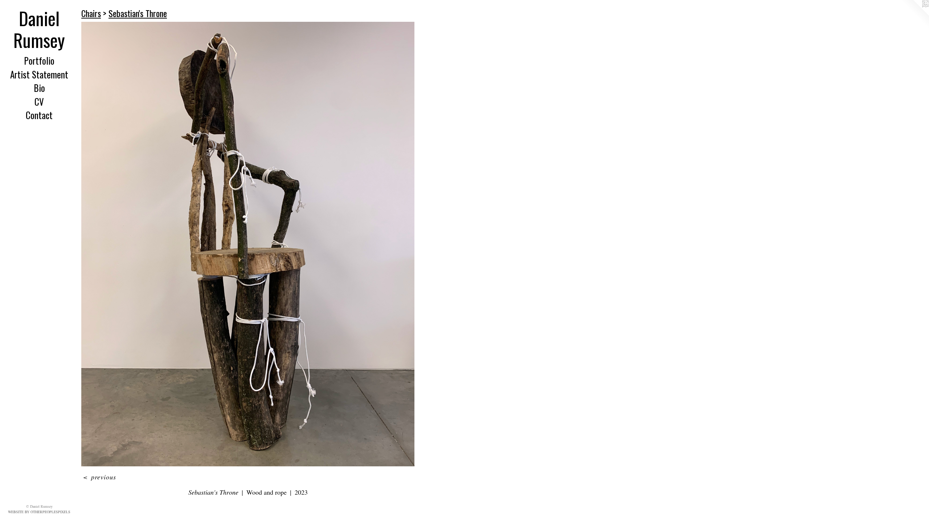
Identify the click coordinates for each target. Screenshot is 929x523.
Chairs (91, 13)
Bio (39, 87)
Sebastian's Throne (138, 13)
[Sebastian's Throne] (247, 244)
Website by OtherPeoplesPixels (39, 511)
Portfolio (39, 60)
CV (39, 101)
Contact (39, 115)
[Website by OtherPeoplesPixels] (914, 14)
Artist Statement (39, 74)
